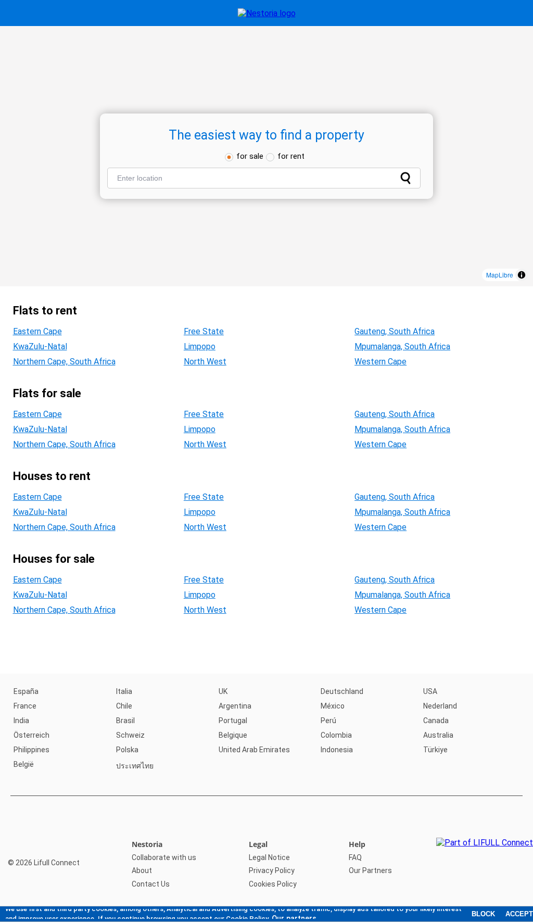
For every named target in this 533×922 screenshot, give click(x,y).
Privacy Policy (272, 870)
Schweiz (130, 735)
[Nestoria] (267, 13)
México (333, 706)
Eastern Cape (37, 331)
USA (430, 691)
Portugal (233, 720)
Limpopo (199, 346)
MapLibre (499, 274)
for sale (249, 156)
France (25, 706)
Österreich (31, 735)
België (24, 764)
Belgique (233, 735)
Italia (124, 691)
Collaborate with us (164, 857)
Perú (328, 720)
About (142, 870)
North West (205, 362)
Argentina (235, 706)
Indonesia (337, 750)
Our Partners (370, 870)
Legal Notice (269, 857)
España (26, 691)
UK (223, 691)
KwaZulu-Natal (40, 346)
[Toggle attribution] (521, 275)
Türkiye (435, 750)
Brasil (125, 720)
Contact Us (151, 884)
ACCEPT (519, 914)
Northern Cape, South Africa (64, 362)
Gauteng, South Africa (394, 331)
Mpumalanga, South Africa (402, 346)
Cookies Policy (273, 884)
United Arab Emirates (254, 750)
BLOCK (483, 914)
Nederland (440, 706)
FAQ (355, 857)
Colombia (336, 735)
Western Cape (380, 362)
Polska (127, 750)
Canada (436, 720)
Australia (438, 735)
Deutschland (342, 691)
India (21, 720)
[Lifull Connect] (484, 864)
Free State (204, 331)
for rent (290, 156)
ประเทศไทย (135, 766)
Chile (124, 706)
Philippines (31, 750)
